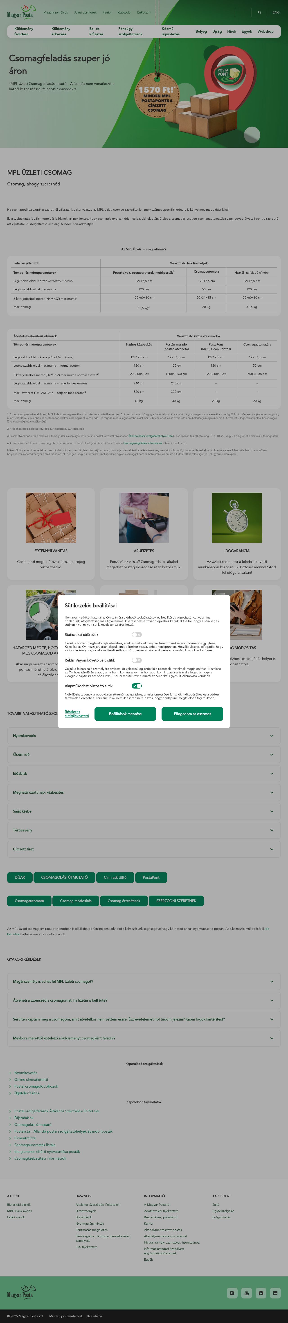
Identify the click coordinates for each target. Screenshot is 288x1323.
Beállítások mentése (125, 714)
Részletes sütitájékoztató (77, 714)
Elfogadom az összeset (192, 714)
